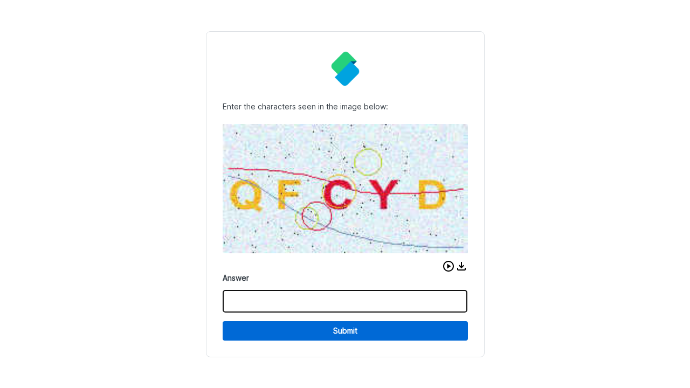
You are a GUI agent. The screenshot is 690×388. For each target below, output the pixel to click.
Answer (236, 277)
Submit (345, 330)
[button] (448, 266)
